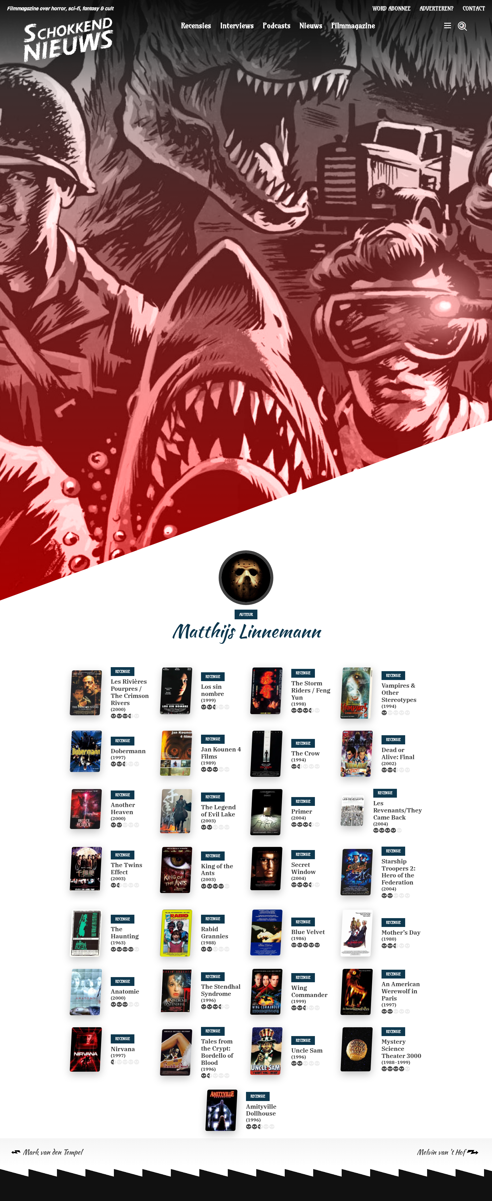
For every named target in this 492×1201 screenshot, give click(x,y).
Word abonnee (392, 8)
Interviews (237, 25)
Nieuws (311, 25)
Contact (474, 8)
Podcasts (276, 25)
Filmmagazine (353, 25)
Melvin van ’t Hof (441, 1152)
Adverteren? (437, 8)
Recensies (196, 25)
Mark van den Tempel (52, 1152)
